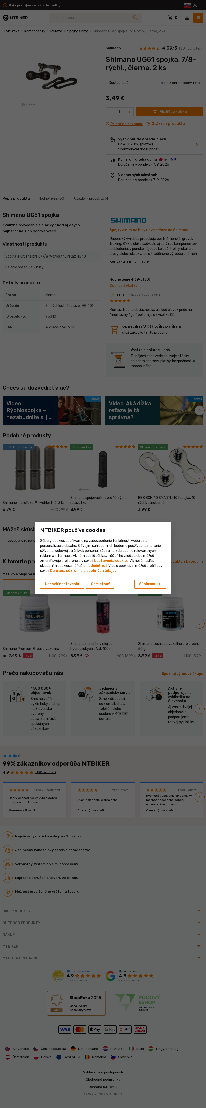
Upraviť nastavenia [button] (62, 584)
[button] (97, 566)
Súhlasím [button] (150, 584)
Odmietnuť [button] (100, 584)
